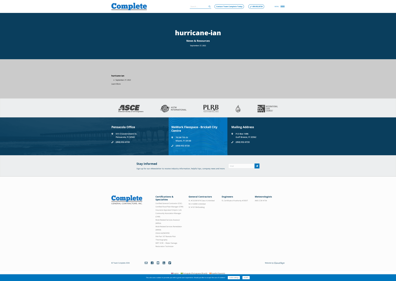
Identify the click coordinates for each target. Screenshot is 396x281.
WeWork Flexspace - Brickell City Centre (194, 129)
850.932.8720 (257, 6)
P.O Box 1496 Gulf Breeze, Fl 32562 (246, 135)
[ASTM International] (173, 108)
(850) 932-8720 (123, 142)
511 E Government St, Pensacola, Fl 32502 (126, 135)
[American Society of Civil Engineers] (130, 108)
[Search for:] (200, 6)
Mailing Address (242, 127)
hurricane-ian (117, 75)
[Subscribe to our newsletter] (257, 165)
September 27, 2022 (198, 45)
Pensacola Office (123, 127)
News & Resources (198, 40)
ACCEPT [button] (246, 278)
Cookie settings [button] (234, 278)
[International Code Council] (268, 108)
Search (209, 6)
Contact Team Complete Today (229, 6)
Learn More (116, 84)
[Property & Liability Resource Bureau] (211, 108)
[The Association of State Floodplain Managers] (238, 108)
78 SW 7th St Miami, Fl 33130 (183, 139)
